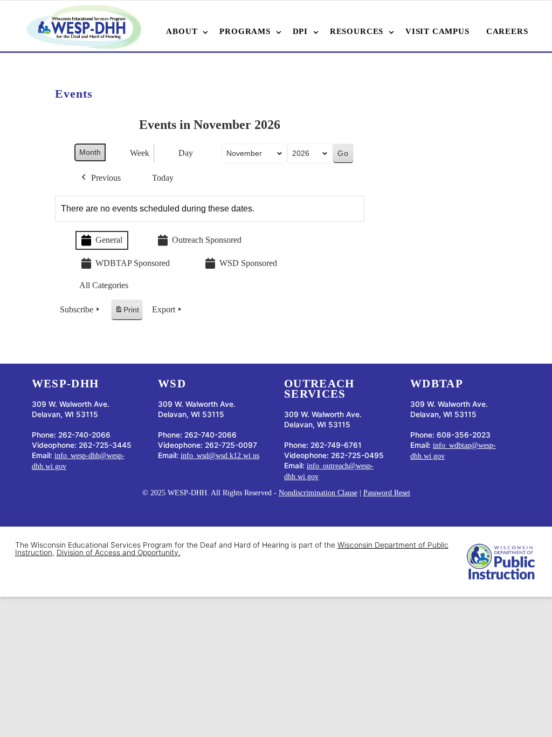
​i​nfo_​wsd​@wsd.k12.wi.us (220, 456)
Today (163, 177)
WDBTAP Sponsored (132, 263)
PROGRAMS (245, 31)
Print (126, 312)
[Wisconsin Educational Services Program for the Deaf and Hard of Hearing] (83, 27)
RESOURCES (356, 31)
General (108, 239)
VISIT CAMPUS (437, 31)
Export (163, 309)
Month (90, 152)
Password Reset (386, 493)
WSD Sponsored (248, 263)
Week (139, 153)
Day (185, 153)
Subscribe (76, 309)
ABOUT (181, 31)
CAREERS (507, 31)
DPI (300, 31)
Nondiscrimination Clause (318, 493)
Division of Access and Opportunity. (119, 552)
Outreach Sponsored (207, 239)
